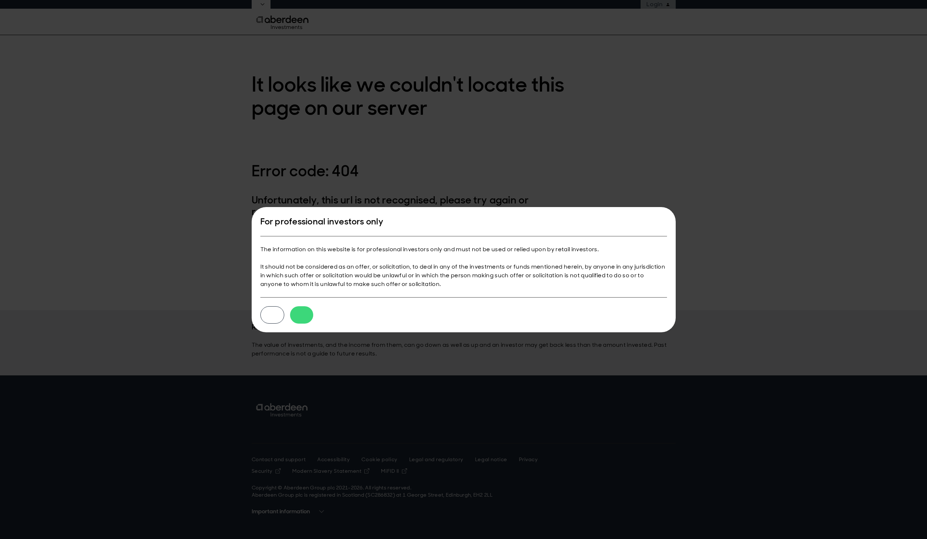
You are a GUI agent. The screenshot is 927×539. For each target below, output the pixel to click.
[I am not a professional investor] (272, 315)
